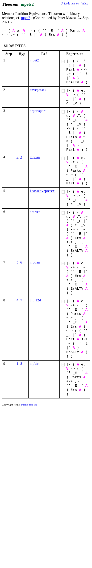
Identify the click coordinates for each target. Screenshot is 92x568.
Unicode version (70, 3)
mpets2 (27, 4)
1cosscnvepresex (42, 191)
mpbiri (34, 363)
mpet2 (25, 18)
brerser (35, 212)
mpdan (35, 157)
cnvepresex (38, 90)
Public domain (29, 404)
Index (84, 3)
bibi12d (35, 300)
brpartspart (38, 111)
